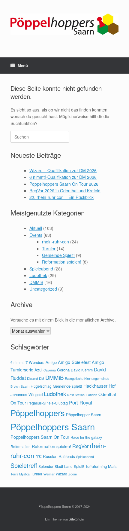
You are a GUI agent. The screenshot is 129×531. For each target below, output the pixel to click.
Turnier (49, 249)
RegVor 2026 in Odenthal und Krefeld (64, 191)
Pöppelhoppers (37, 413)
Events (35, 235)
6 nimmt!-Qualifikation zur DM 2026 (63, 177)
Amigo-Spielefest (74, 362)
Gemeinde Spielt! (58, 255)
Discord (32, 378)
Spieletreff (23, 465)
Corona (63, 370)
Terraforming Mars (101, 466)
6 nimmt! (17, 362)
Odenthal (107, 394)
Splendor (45, 466)
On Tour (18, 403)
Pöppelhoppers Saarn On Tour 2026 (63, 184)
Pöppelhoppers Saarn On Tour (39, 437)
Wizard (61, 473)
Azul (38, 370)
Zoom (72, 474)
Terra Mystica (20, 474)
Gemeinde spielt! (67, 386)
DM (41, 378)
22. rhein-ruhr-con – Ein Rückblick (61, 197)
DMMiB (36, 282)
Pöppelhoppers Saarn (52, 426)
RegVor (80, 446)
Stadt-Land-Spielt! (69, 466)
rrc (38, 455)
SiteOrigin (76, 519)
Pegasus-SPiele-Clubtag (47, 402)
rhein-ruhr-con (55, 242)
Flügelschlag (41, 386)
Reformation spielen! (61, 262)
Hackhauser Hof (99, 386)
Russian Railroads (59, 456)
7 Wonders (35, 362)
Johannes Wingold (26, 394)
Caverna (50, 370)
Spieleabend (41, 269)
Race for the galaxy (86, 437)
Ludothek (38, 275)
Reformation (20, 446)
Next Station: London (82, 394)
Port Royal (80, 402)
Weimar (49, 474)
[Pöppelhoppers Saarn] (64, 24)
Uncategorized (43, 289)
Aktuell (35, 228)
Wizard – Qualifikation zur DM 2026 (63, 170)
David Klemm (82, 369)
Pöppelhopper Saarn (83, 414)
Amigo (51, 362)
